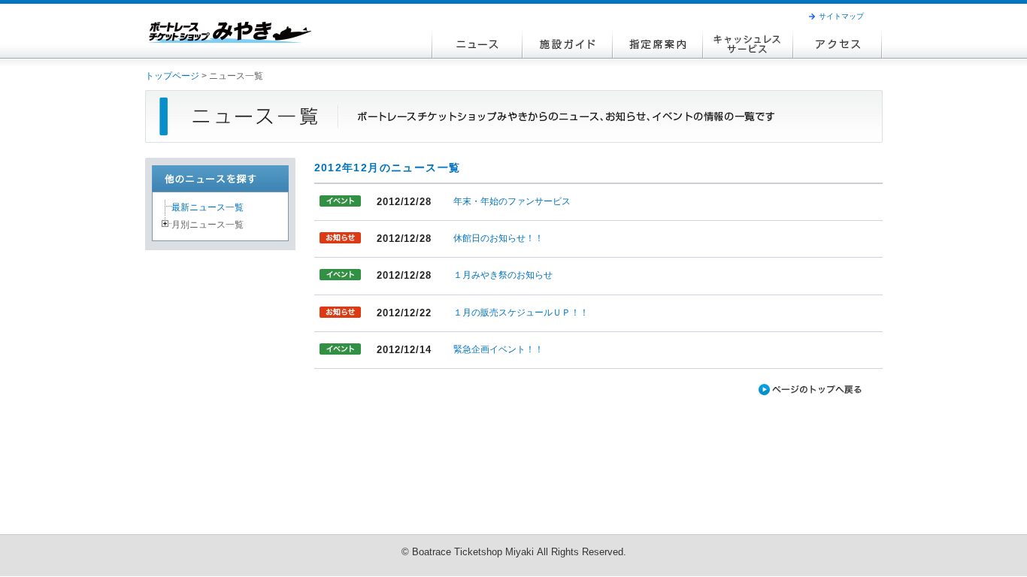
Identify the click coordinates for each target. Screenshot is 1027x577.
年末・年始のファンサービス (512, 201)
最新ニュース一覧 (207, 207)
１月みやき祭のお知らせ (503, 275)
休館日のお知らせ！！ (498, 238)
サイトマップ (841, 16)
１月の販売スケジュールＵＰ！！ (521, 312)
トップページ (172, 76)
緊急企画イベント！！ (498, 349)
